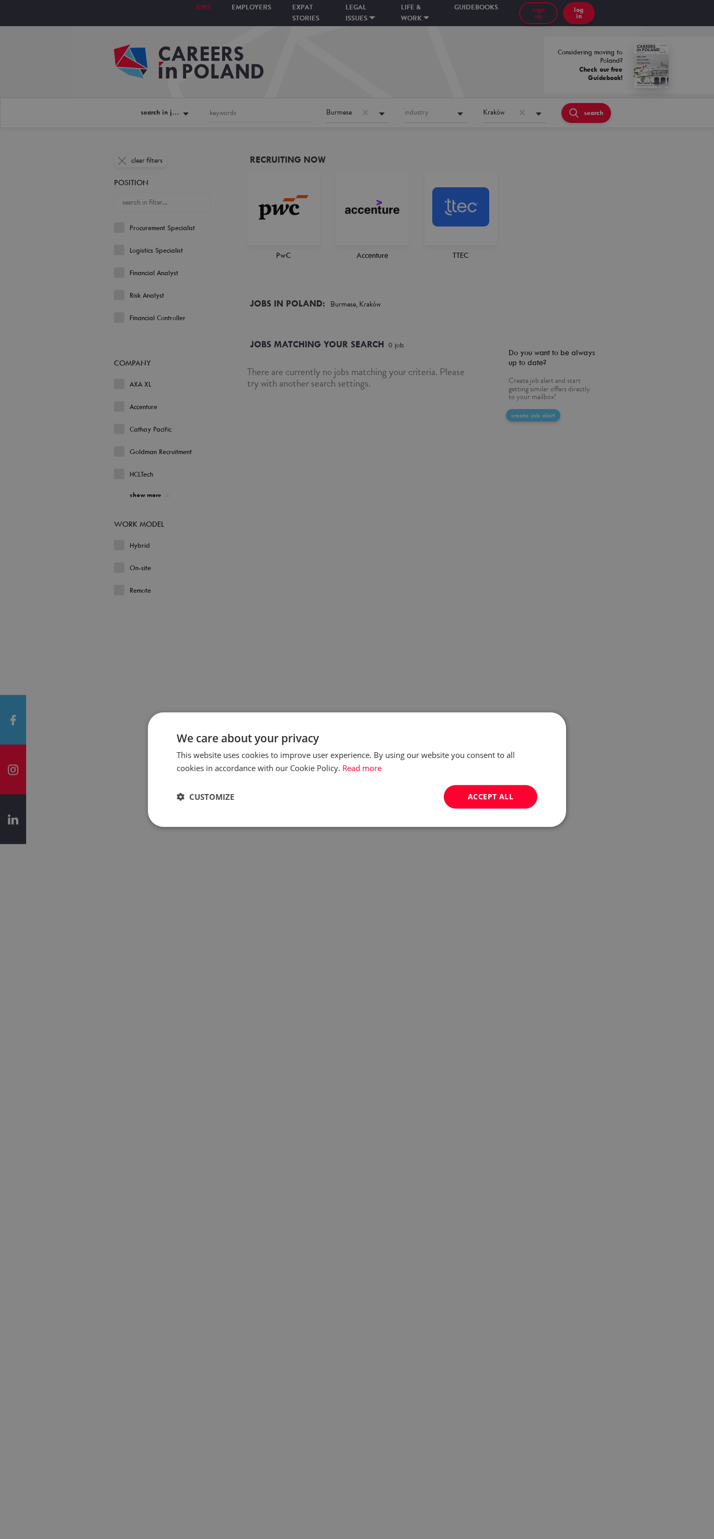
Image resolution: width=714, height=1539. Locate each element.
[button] (205, 796)
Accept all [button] (490, 796)
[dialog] (357, 769)
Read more (362, 768)
